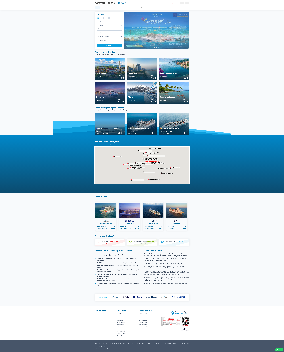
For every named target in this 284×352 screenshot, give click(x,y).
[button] (143, 161)
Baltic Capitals (120, 326)
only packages (114, 18)
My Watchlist (174, 3)
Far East (119, 313)
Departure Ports (133, 7)
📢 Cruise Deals (144, 7)
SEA (100, 18)
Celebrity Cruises (143, 322)
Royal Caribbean (143, 320)
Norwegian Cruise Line (144, 326)
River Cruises (123, 7)
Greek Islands (120, 320)
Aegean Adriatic (121, 331)
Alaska (118, 315)
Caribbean (119, 329)
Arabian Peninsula (121, 333)
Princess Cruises (143, 324)
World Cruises (154, 7)
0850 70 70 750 (122, 3)
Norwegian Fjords (121, 322)
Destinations (104, 7)
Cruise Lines (113, 7)
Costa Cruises (142, 315)
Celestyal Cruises (143, 313)
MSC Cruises (142, 318)
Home (97, 7)
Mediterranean (120, 324)
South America (120, 318)
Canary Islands (120, 335)
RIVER (106, 18)
